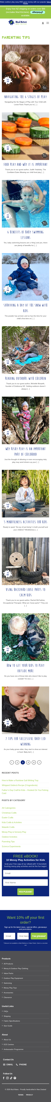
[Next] (39, 762)
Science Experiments (11, 846)
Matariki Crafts (8, 827)
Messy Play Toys (10, 988)
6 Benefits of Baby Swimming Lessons (25, 235)
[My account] (43, 23)
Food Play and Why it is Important (26, 164)
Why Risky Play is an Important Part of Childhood (25, 452)
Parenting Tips (8, 842)
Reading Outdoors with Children (25, 378)
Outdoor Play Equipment (13, 978)
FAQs (6, 1011)
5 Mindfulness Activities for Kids (25, 522)
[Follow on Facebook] (3, 1078)
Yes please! (39, 936)
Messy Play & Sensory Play (14, 832)
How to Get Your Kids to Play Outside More (25, 668)
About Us (7, 1040)
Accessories (8, 993)
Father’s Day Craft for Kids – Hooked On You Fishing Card (25, 791)
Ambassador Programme (13, 1049)
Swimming (8, 983)
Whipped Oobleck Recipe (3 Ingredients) (20, 785)
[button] (47, 23)
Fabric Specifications (12, 1021)
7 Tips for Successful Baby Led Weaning (25, 742)
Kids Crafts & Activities (12, 822)
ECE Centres (9, 1044)
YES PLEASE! (25, 891)
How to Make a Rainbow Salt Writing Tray (20, 780)
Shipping (7, 1016)
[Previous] (12, 762)
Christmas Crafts (9, 813)
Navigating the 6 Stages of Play (25, 97)
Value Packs (8, 973)
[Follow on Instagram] (7, 1078)
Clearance (8, 997)
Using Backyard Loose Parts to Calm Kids (25, 592)
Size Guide (8, 1026)
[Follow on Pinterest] (15, 1078)
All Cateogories (8, 808)
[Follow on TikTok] (11, 1078)
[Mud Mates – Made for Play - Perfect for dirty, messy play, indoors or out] (17, 23)
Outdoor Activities (9, 837)
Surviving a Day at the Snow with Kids (25, 308)
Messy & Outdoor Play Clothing (16, 968)
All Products (8, 964)
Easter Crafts (7, 818)
